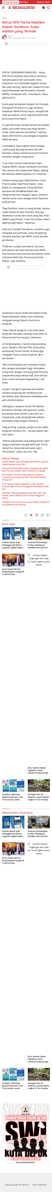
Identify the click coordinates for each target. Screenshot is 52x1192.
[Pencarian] (48, 7)
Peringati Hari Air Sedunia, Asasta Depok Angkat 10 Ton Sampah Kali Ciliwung (25, 503)
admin (10, 36)
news (4, 18)
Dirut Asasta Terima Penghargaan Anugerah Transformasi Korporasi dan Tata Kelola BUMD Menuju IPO (24, 477)
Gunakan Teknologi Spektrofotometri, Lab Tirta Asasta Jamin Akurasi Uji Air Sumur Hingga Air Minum (24, 495)
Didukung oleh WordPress (17, 1185)
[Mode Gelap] (43, 7)
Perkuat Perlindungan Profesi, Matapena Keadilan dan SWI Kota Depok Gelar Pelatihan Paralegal (25, 469)
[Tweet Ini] (31, 515)
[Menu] (4, 7)
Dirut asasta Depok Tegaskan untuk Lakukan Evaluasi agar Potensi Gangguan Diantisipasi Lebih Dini (25, 486)
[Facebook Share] (26, 515)
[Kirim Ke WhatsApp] (48, 515)
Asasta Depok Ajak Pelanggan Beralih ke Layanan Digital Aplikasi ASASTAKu (25, 462)
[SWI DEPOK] (21, 7)
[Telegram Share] (42, 515)
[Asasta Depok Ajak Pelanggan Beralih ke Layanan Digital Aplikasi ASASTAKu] (13, 533)
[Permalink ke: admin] (4, 37)
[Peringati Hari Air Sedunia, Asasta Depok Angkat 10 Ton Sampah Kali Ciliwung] (39, 785)
